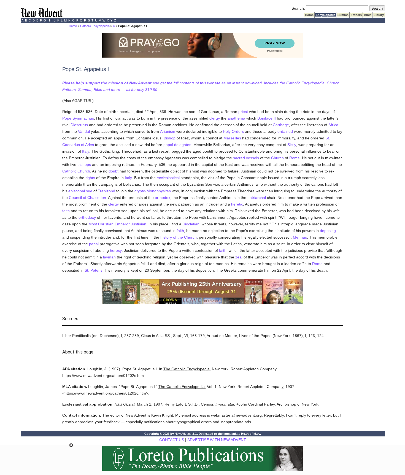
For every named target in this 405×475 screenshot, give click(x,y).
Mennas (300, 237)
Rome (294, 158)
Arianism (167, 131)
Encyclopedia (325, 15)
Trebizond (106, 191)
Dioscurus (79, 125)
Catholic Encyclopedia (95, 26)
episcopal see (80, 191)
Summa (343, 15)
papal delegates (177, 144)
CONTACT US (171, 440)
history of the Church (178, 237)
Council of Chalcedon (87, 197)
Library (379, 15)
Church (277, 158)
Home (309, 15)
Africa (333, 125)
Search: (298, 8)
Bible (367, 15)
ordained (285, 131)
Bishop (169, 138)
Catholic (69, 171)
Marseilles (232, 138)
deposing (328, 230)
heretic (237, 204)
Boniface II (266, 118)
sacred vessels (246, 158)
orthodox (162, 197)
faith (66, 211)
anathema (236, 118)
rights (90, 178)
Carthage (281, 125)
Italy (85, 151)
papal (94, 244)
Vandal (84, 131)
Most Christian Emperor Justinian (117, 224)
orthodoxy (87, 217)
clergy (214, 118)
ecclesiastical (168, 178)
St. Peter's (93, 270)
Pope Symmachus (78, 118)
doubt (113, 171)
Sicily (291, 144)
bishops (84, 164)
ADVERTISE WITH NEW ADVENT (216, 440)
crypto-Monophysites (152, 191)
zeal (238, 257)
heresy (116, 250)
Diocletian (190, 224)
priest (243, 111)
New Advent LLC (186, 433)
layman (109, 257)
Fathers (356, 15)
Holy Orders (233, 131)
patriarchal (256, 197)
